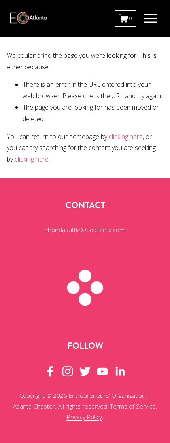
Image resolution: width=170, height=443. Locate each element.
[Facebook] (50, 371)
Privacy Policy (84, 417)
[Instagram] (67, 371)
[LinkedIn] (119, 371)
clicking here (126, 136)
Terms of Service (133, 406)
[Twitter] (85, 371)
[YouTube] (102, 371)
